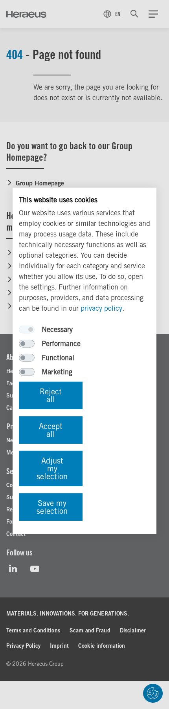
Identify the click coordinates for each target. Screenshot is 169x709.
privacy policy (101, 308)
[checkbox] (27, 329)
